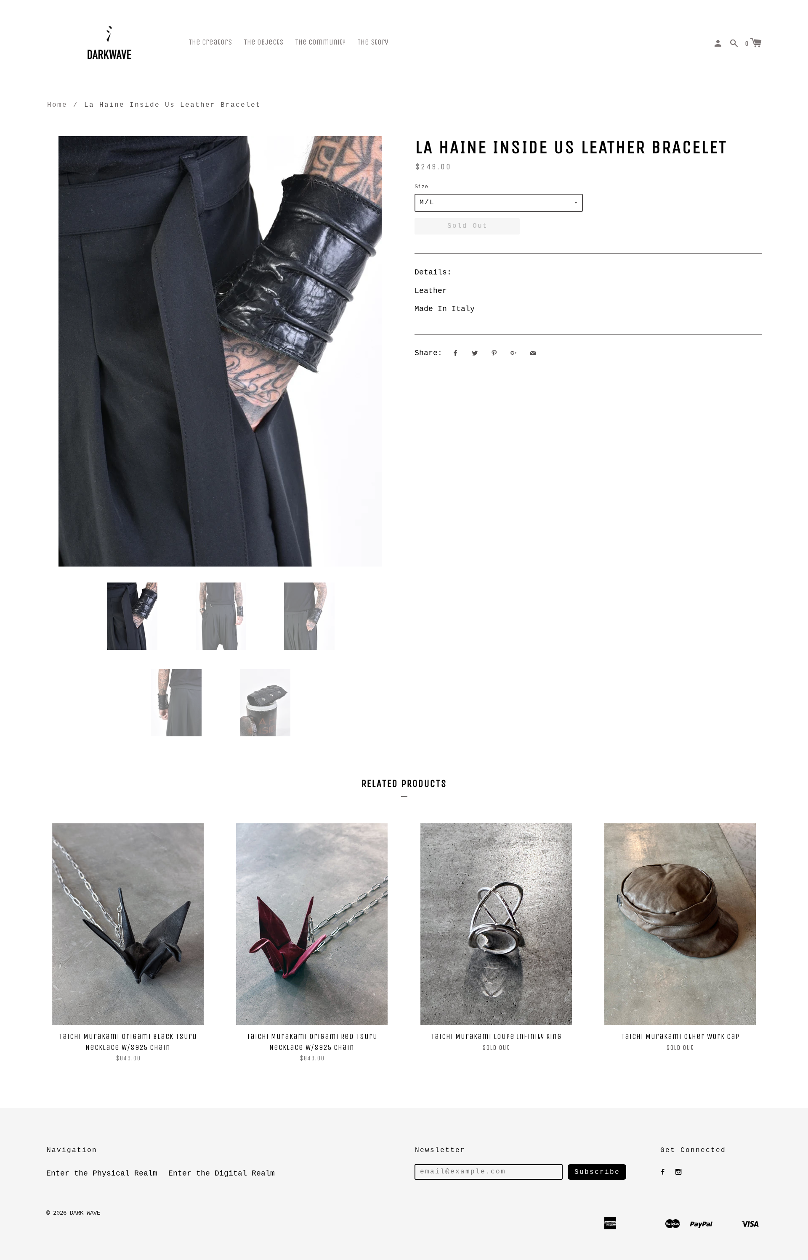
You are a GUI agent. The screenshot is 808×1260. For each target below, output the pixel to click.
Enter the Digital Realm (221, 1173)
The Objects (263, 42)
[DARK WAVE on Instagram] (678, 1172)
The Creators (210, 42)
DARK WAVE (85, 1213)
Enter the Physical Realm (101, 1173)
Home (57, 105)
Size (421, 186)
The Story (372, 42)
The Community (320, 42)
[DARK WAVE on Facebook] (663, 1172)
